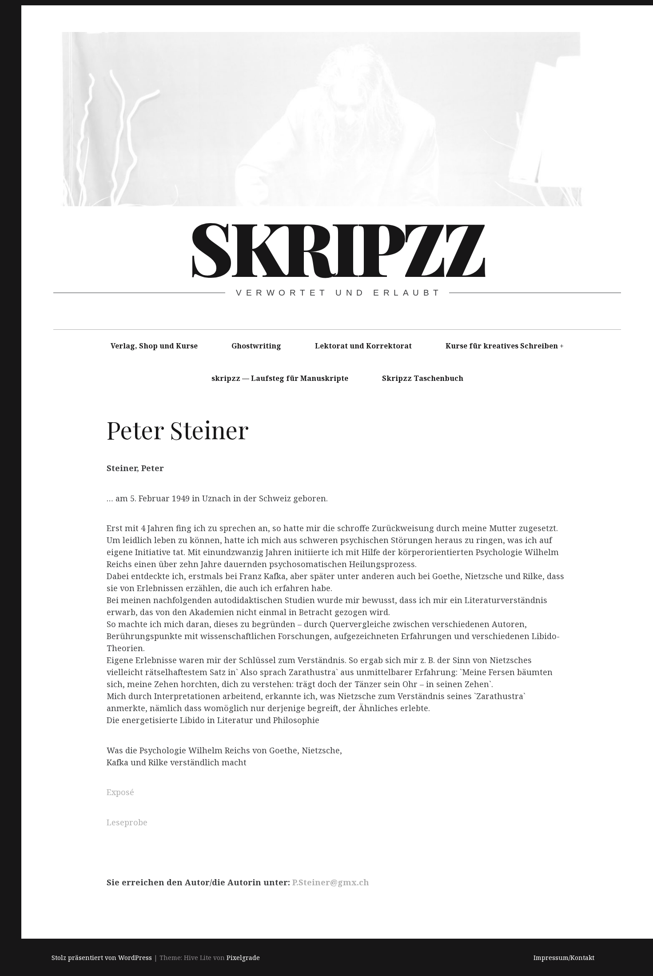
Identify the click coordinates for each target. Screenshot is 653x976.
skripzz (336, 246)
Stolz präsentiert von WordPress (102, 957)
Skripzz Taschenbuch (422, 378)
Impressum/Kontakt (564, 957)
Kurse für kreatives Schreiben (502, 346)
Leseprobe (127, 822)
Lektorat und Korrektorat (363, 346)
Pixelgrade (243, 957)
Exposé (120, 792)
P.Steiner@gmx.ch (330, 882)
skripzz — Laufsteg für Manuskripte (279, 378)
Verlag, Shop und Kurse (154, 346)
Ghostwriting (256, 346)
